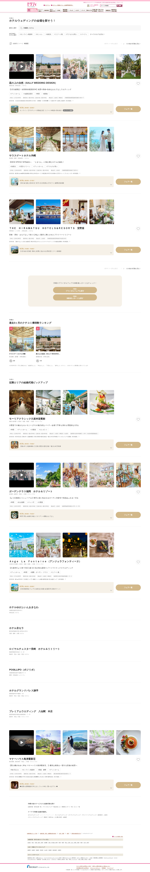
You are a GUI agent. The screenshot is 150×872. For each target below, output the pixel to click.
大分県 (45, 850)
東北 (33, 842)
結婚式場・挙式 (31, 857)
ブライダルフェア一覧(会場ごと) (52, 807)
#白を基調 (21, 502)
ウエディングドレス (108, 857)
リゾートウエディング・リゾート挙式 (52, 857)
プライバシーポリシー (95, 868)
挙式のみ (51, 817)
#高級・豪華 (42, 770)
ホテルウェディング (33, 815)
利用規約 (104, 868)
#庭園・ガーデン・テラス (39, 572)
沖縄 (68, 833)
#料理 (38, 94)
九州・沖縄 (61, 833)
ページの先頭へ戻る (118, 836)
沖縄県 (59, 850)
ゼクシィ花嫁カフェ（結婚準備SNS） (62, 5)
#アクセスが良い (52, 166)
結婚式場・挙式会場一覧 (34, 807)
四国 (81, 842)
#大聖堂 (33, 429)
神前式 (45, 817)
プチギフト (53, 859)
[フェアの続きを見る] (111, 111)
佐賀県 (33, 850)
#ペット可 (31, 502)
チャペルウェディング (61, 815)
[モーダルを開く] (21, 66)
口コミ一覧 (77, 807)
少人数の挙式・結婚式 (61, 817)
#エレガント (43, 429)
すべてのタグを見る (96, 34)
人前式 (105, 815)
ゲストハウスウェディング (35, 817)
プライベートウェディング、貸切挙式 (92, 815)
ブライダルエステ (32, 859)
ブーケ (115, 857)
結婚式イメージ (21, 43)
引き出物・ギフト (46, 859)
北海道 (29, 842)
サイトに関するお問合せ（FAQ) (83, 866)
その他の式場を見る (133, 43)
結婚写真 (39, 859)
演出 (67, 859)
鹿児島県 (55, 850)
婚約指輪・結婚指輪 (98, 857)
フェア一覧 (128, 109)
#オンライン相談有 (28, 770)
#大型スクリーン (24, 166)
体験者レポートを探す (75, 297)
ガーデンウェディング (74, 815)
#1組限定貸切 (28, 94)
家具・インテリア (73, 859)
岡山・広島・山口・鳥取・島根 (72, 842)
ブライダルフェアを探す (75, 290)
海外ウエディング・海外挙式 (69, 857)
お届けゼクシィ (39, 857)
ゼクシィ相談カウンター (82, 857)
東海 (60, 842)
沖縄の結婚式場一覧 (76, 833)
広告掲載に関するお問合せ (82, 868)
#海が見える (14, 770)
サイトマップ (110, 868)
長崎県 (37, 850)
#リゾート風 (55, 572)
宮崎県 (50, 850)
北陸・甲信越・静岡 (53, 842)
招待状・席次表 (61, 859)
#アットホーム (15, 94)
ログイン (47, 5)
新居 (90, 859)
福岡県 (29, 850)
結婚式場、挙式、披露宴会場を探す (48, 833)
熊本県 (41, 850)
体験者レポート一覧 (67, 807)
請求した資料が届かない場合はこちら (101, 866)
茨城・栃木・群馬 (39, 842)
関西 (63, 842)
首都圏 (45, 842)
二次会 (90, 857)
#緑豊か (45, 94)
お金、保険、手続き (82, 859)
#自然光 (13, 166)
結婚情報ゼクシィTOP (32, 833)
